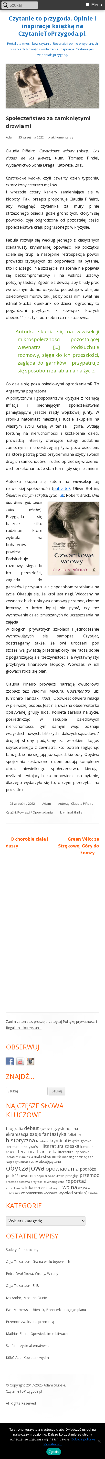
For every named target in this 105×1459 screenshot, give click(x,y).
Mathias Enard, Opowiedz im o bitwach (37, 1333)
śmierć (80, 1192)
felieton (74, 1134)
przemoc (89, 1175)
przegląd (72, 1176)
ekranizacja (17, 1134)
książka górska (79, 1141)
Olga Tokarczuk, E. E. (22, 1285)
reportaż (75, 1180)
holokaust (42, 1141)
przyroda (36, 1182)
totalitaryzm (54, 1188)
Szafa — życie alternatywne (28, 1345)
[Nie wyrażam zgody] (98, 1441)
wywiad (66, 1192)
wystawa (51, 1193)
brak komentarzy (60, 137)
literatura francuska (36, 1151)
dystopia (45, 1129)
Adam (10, 137)
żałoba (93, 1193)
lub (61, 495)
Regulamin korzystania (24, 1027)
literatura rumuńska (19, 1157)
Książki (11, 812)
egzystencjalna (64, 1128)
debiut (31, 1128)
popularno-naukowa (50, 1176)
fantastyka (54, 1134)
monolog (68, 1157)
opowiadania (62, 1168)
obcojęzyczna (50, 1161)
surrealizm (13, 1188)
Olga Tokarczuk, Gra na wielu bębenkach (38, 1261)
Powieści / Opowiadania (35, 812)
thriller (79, 812)
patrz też (62, 488)
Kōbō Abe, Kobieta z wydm (27, 1357)
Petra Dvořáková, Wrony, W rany (32, 1273)
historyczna (20, 1140)
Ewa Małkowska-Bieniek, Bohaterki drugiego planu (46, 1309)
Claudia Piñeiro (82, 803)
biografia (14, 1128)
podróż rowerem (21, 1175)
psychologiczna (53, 1182)
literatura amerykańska (24, 1146)
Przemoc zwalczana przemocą (30, 1321)
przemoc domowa (18, 1182)
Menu (96, 4)
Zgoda (54, 1452)
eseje (35, 1134)
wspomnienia (32, 1192)
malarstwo (42, 1156)
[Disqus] (52, 928)
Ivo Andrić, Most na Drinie (26, 1297)
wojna (70, 1187)
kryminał (66, 812)
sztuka (27, 1187)
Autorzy (64, 803)
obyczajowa (25, 1168)
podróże (88, 1169)
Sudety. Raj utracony (22, 1249)
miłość (56, 1157)
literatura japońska (73, 1152)
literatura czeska (60, 1146)
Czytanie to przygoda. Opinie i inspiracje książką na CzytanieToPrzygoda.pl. (52, 26)
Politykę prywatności (79, 1021)
